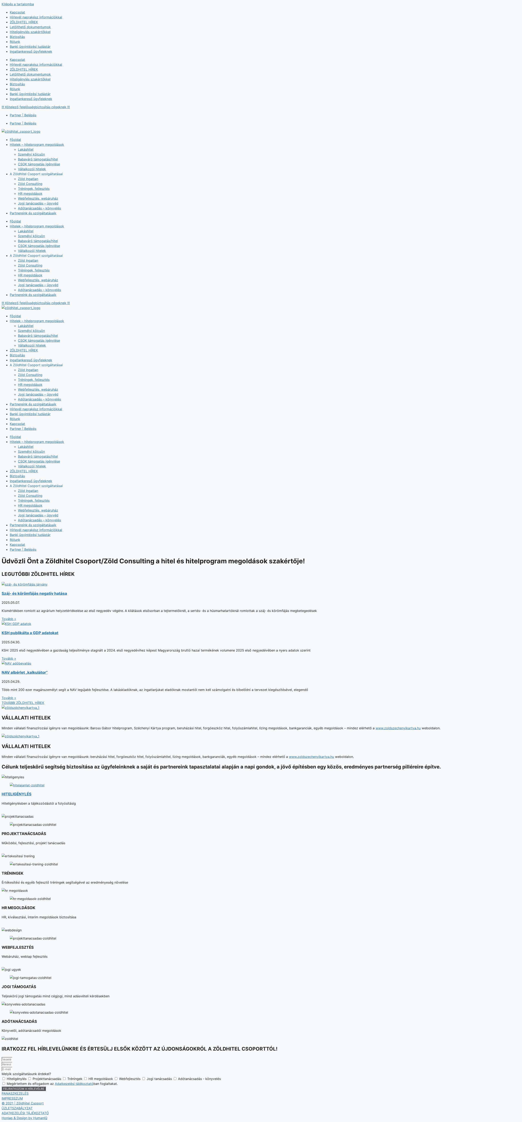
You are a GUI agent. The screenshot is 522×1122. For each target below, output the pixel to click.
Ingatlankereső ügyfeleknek (31, 51)
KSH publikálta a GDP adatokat (30, 632)
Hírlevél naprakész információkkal (36, 17)
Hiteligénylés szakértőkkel (30, 32)
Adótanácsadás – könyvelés (39, 208)
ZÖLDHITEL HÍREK (24, 22)
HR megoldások (30, 193)
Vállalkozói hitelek (32, 169)
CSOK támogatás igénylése (39, 164)
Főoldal (15, 140)
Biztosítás (17, 37)
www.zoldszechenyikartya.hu (398, 728)
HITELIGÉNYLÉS (16, 794)
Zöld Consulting (30, 184)
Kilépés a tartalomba (18, 4)
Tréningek (75, 1079)
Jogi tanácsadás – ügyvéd (38, 203)
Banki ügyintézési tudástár (30, 46)
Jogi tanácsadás (160, 1079)
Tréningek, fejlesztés (34, 189)
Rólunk (15, 42)
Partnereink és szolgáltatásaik (33, 213)
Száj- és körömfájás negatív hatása (34, 593)
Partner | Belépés (23, 115)
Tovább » (9, 619)
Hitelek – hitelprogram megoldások (37, 144)
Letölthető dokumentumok (30, 27)
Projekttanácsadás (47, 1079)
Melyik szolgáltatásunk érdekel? (26, 1074)
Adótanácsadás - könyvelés (199, 1079)
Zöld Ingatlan (28, 179)
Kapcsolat (17, 12)
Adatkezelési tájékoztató (74, 1084)
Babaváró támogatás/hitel (38, 159)
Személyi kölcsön (31, 154)
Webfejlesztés (130, 1079)
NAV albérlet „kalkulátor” (25, 672)
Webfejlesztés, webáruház (38, 198)
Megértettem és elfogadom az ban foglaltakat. (62, 1084)
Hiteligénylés (17, 1079)
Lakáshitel (25, 149)
